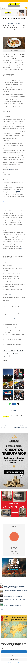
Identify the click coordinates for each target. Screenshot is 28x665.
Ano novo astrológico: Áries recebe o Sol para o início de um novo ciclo (7, 425)
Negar (14, 655)
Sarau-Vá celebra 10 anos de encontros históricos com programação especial (20, 425)
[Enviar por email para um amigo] (18, 404)
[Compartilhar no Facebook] (13, 404)
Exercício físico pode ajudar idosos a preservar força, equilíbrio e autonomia (15, 586)
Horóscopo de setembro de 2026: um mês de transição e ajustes (14, 600)
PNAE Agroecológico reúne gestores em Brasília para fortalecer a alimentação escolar (15, 591)
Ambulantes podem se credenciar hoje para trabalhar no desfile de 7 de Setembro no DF (14, 604)
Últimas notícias (16, 23)
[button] (26, 639)
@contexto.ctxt (21, 32)
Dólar (1, 609)
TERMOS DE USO (10, 662)
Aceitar (14, 652)
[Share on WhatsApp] (10, 404)
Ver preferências (14, 659)
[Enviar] (26, 8)
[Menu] (2, 4)
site (21, 248)
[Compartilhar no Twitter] (15, 404)
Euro (1, 612)
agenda (15, 410)
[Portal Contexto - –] (14, 4)
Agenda (10, 23)
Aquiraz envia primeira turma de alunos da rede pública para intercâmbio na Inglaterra (15, 595)
